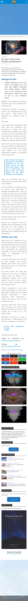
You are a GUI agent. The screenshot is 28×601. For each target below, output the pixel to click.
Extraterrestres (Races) (18, 470)
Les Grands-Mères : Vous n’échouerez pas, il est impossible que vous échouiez (16, 485)
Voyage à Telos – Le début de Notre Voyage (15, 465)
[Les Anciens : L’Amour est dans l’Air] (4, 459)
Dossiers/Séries (15, 374)
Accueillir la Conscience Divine (12, 596)
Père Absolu (19, 375)
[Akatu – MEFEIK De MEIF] (4, 471)
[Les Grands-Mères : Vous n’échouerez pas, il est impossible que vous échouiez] (4, 484)
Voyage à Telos (16, 463)
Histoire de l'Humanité (10, 375)
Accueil (3, 36)
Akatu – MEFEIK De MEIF (13, 471)
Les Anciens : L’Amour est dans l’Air (15, 459)
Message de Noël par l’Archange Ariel (14, 414)
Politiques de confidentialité (13, 599)
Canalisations (4, 56)
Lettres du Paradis (17, 475)
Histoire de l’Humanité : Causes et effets (14, 379)
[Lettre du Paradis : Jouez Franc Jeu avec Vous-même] (4, 477)
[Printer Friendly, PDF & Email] (14, 353)
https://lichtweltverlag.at (15, 350)
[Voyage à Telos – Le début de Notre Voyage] (4, 464)
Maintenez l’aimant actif (14, 396)
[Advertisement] (14, 19)
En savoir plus (13, 449)
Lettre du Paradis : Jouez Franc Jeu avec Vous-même (16, 478)
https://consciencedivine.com (10, 341)
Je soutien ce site (13, 499)
